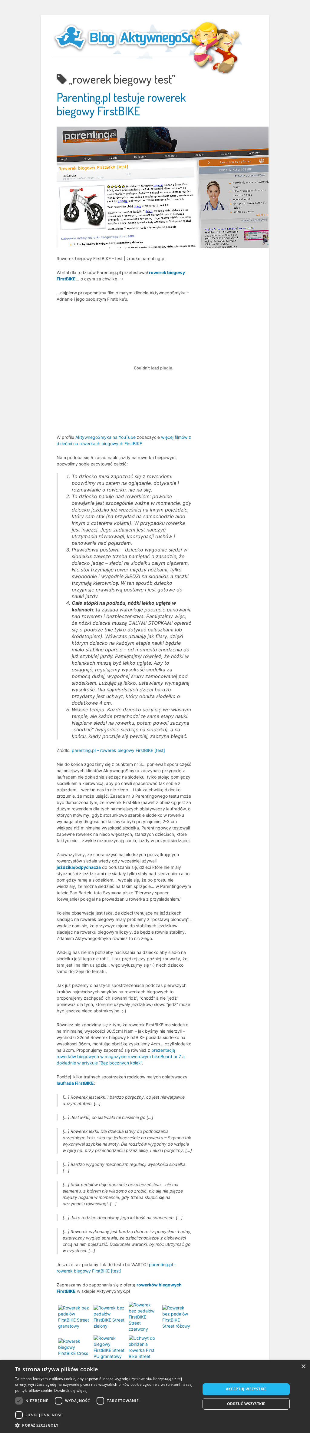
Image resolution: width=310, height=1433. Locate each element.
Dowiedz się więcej (70, 1390)
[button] (105, 1425)
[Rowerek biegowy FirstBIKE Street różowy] (176, 1316)
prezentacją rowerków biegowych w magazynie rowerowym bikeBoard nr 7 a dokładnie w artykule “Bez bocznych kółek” (121, 1056)
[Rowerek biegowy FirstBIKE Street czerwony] (144, 1316)
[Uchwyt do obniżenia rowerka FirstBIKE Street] (144, 1346)
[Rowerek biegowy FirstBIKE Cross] (74, 1346)
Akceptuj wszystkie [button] (246, 1389)
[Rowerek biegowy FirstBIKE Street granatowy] (74, 1316)
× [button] (303, 1366)
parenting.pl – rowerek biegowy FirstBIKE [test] (118, 750)
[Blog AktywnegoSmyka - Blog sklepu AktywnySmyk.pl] (137, 37)
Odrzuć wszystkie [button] (246, 1403)
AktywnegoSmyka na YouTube (105, 437)
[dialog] (155, 1396)
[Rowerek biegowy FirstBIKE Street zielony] (110, 1316)
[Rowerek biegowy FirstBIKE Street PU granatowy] (110, 1346)
